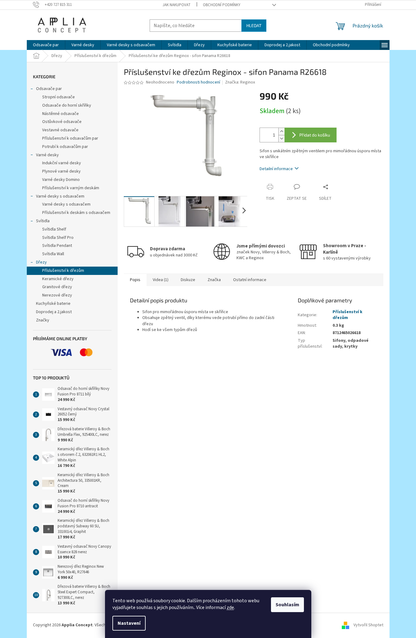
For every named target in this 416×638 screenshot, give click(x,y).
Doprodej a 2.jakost (54, 312)
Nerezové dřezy (57, 295)
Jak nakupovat (177, 5)
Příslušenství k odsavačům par (70, 138)
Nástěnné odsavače (60, 114)
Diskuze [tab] (188, 280)
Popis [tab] (135, 280)
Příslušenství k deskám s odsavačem (76, 213)
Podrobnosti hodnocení (198, 82)
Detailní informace (276, 169)
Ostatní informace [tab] (249, 280)
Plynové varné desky (61, 171)
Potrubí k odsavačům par (65, 147)
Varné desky (47, 155)
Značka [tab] (214, 280)
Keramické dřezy (58, 279)
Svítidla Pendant (57, 246)
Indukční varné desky (61, 163)
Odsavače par (49, 89)
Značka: (240, 82)
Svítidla (43, 221)
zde (230, 607)
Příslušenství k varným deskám (70, 188)
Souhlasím (287, 604)
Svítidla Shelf (54, 229)
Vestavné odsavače (60, 130)
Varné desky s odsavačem (60, 196)
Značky (42, 320)
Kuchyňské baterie (53, 304)
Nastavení (129, 623)
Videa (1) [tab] (160, 280)
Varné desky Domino (61, 180)
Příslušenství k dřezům (63, 271)
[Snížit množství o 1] (281, 138)
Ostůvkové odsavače (62, 122)
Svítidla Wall (53, 254)
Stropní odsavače (58, 97)
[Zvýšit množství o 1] (281, 131)
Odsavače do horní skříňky (66, 105)
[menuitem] (46, 45)
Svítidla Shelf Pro (58, 238)
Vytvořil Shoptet (368, 625)
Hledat (253, 25)
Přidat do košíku (314, 134)
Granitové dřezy (57, 287)
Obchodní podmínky (221, 5)
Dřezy (41, 262)
